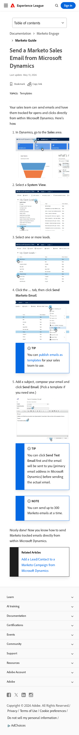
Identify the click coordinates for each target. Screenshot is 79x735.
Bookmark (19, 83)
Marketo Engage (48, 33)
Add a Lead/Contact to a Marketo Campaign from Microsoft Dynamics (38, 565)
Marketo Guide (25, 40)
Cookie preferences (53, 711)
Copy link (37, 83)
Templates (26, 93)
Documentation (20, 33)
